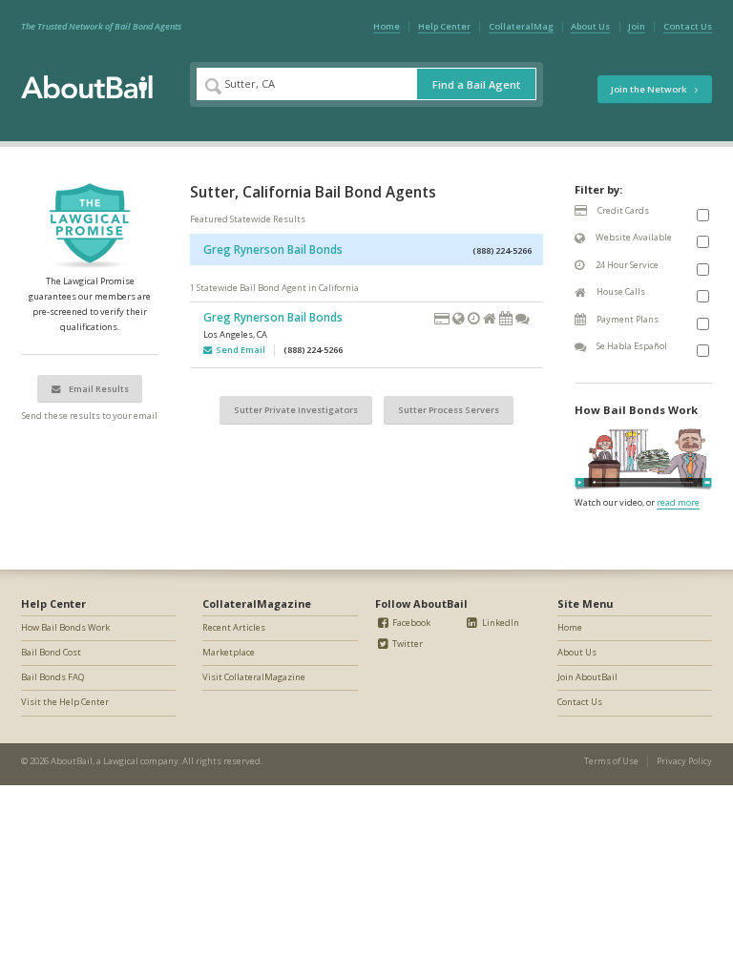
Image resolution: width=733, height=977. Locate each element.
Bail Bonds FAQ (52, 677)
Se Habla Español (631, 346)
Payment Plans (627, 319)
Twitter (406, 643)
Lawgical (120, 761)
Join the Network (649, 89)
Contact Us (687, 26)
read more (678, 502)
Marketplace (228, 652)
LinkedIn (499, 622)
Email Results (98, 389)
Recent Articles (233, 627)
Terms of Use (611, 761)
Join (636, 26)
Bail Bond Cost (51, 652)
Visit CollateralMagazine (253, 677)
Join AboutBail (587, 677)
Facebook (410, 622)
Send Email (238, 349)
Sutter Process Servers (448, 410)
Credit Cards (622, 210)
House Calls (620, 291)
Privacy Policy (684, 761)
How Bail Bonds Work (65, 627)
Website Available (633, 237)
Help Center (444, 26)
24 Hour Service (626, 265)
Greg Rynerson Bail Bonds (273, 249)
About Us (590, 26)
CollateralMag (521, 26)
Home (386, 26)
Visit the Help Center (65, 702)
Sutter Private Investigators (296, 410)
